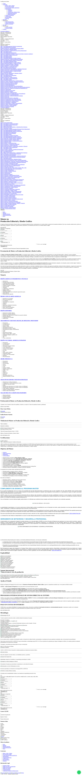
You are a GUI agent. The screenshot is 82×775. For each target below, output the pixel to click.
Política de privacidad (7, 767)
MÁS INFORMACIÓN (5, 272)
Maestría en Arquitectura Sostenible (7, 106)
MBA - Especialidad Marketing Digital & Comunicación (11, 46)
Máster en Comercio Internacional (6, 150)
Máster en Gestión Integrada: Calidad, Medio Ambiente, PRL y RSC (13, 167)
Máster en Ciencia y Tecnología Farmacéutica (9, 201)
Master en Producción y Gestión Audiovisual (8, 145)
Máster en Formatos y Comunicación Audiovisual (9, 144)
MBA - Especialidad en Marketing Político (8, 49)
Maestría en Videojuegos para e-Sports (7, 90)
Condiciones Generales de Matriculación (10, 770)
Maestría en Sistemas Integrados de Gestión (8, 83)
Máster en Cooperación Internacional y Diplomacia (10, 189)
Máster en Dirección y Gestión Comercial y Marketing (10, 138)
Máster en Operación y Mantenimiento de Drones (9, 175)
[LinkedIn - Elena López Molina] (2, 411)
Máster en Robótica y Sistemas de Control (8, 181)
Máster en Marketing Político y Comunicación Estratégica (11, 140)
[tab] (41, 279)
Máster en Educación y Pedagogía (6, 166)
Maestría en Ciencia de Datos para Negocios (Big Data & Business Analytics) (15, 87)
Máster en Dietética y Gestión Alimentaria (8, 204)
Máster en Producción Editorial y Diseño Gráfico (9, 139)
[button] (41, 279)
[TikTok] (22, 772)
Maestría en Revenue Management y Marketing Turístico (11, 73)
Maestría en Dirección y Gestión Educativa (8, 92)
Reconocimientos (6, 759)
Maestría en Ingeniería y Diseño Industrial (8, 105)
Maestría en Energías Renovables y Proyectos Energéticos (11, 86)
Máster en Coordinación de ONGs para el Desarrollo (10, 186)
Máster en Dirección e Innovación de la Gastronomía (10, 202)
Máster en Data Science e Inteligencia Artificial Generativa (11, 180)
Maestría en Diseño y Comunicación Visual (8, 66)
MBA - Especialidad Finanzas (6, 57)
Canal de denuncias (6, 769)
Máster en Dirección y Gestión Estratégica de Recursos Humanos (12, 157)
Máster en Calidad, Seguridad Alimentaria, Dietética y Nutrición (12, 203)
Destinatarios (5, 454)
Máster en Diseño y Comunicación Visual (8, 143)
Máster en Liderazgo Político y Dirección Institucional (10, 192)
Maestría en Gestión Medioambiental (7, 85)
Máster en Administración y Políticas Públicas (9, 187)
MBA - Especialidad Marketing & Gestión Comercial (10, 58)
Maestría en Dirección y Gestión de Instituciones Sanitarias (11, 59)
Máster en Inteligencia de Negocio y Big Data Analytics (11, 176)
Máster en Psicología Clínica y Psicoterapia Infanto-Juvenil (11, 198)
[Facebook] (2, 772)
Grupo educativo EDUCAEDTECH (10, 755)
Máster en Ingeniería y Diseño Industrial (8, 207)
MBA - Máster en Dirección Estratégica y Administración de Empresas (13, 126)
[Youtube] (13, 772)
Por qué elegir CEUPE (7, 754)
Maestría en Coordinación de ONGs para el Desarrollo (10, 100)
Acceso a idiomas (6, 455)
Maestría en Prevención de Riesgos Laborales (9, 82)
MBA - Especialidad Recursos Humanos (8, 47)
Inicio (4, 211)
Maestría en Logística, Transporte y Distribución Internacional (12, 81)
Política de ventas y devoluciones (9, 766)
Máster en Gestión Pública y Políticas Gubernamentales (10, 191)
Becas (4, 216)
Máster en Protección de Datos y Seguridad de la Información (12, 179)
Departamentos (6, 756)
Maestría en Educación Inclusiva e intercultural (9, 97)
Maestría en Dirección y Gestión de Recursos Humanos (10, 70)
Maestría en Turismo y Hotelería (6, 74)
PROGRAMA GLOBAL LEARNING (9, 602)
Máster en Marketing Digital (5, 141)
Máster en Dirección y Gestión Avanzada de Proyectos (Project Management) (15, 129)
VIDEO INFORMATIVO (56, 550)
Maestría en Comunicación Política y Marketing (9, 64)
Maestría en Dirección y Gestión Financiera (8, 77)
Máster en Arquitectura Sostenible (6, 206)
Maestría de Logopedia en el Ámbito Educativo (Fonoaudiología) (12, 93)
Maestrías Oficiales (6, 214)
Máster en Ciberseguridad (5, 173)
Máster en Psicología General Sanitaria (7, 196)
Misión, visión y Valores (7, 753)
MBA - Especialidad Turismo (6, 51)
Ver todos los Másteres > (5, 31)
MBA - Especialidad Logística (6, 56)
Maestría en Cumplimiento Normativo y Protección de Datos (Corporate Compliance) (16, 53)
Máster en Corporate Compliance (6, 188)
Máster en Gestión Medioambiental (7, 169)
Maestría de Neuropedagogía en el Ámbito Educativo (10, 99)
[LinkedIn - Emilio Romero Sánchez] (2, 416)
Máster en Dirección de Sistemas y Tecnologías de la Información (12, 184)
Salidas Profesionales (7, 453)
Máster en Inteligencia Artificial (6, 174)
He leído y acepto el (41, 689)
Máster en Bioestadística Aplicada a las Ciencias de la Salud (11, 194)
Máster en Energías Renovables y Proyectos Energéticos (11, 168)
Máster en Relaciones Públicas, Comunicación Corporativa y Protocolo (13, 146)
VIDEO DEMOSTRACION (74, 513)
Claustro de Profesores (7, 757)
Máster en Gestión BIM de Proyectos (7, 205)
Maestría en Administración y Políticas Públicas (9, 101)
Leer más (2, 270)
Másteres (2, 209)
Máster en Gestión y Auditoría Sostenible (8, 171)
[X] (6, 772)
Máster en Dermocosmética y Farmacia (7, 200)
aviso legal (44, 244)
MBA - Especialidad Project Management (8, 52)
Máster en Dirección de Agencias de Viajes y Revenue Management (13, 160)
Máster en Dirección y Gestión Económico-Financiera (10, 153)
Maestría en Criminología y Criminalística (8, 102)
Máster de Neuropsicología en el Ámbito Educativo (10, 165)
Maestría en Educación (4, 96)
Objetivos (5, 452)
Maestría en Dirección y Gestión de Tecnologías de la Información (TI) (13, 88)
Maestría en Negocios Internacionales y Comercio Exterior (11, 80)
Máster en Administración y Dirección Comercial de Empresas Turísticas (14, 161)
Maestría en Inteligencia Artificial (6, 91)
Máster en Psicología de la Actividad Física (8, 193)
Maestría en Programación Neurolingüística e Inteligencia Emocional (13, 68)
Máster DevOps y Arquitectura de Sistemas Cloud (9, 177)
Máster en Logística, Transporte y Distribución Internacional (11, 149)
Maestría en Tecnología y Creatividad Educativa (9, 94)
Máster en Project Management (6, 122)
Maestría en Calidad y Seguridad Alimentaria (8, 104)
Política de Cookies (6, 768)
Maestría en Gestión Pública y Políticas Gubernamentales (11, 103)
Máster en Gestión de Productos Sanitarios (8, 197)
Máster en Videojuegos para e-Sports (7, 183)
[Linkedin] (9, 772)
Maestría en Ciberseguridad (5, 89)
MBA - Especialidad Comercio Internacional (8, 54)
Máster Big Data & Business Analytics (7, 178)
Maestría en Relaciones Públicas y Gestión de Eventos (10, 63)
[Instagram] (17, 772)
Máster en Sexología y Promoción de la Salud (9, 163)
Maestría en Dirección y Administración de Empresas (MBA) (12, 48)
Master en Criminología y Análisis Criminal (8, 190)
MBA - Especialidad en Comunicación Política (9, 123)
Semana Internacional (7, 215)
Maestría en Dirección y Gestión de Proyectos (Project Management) (13, 50)
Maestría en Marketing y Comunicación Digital (9, 65)
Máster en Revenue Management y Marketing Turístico (10, 159)
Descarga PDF (3, 227)
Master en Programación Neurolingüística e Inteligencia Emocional (13, 155)
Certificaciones (6, 758)
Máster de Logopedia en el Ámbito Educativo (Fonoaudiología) (12, 164)
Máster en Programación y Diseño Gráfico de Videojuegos (11, 182)
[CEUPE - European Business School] (7, 208)
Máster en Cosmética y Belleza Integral (7, 195)
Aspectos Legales (6, 765)
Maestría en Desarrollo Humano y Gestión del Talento (10, 71)
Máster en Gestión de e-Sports (6, 172)
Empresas (5, 760)
